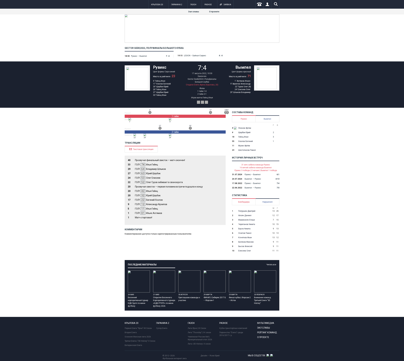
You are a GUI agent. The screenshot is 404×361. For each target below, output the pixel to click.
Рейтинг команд (267, 332)
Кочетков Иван (245, 237)
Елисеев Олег (244, 89)
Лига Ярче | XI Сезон (197, 328)
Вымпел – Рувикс (253, 179)
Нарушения (267, 202)
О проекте (214, 11)
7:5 (278, 188)
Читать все (271, 265)
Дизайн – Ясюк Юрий (210, 356)
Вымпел (243, 67)
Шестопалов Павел (247, 150)
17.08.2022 (237, 183)
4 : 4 (221, 55)
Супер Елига (161, 328)
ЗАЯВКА (225, 4)
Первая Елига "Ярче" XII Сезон (138, 328)
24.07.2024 (237, 179)
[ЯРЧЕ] (202, 42)
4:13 (277, 179)
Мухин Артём (244, 146)
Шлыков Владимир (241, 92)
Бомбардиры (244, 202)
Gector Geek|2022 (135, 48)
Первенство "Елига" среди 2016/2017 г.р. (231, 333)
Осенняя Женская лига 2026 (138, 337)
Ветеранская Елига (133, 345)
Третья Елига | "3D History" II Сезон (140, 341)
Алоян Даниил (244, 215)
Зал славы (193, 11)
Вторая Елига (131, 332)
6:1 (278, 174)
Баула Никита (244, 229)
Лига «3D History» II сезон (199, 344)
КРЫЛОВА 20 (157, 4)
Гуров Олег (243, 87)
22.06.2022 (237, 188)
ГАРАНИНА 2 (176, 4)
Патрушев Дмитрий (246, 211)
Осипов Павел (244, 233)
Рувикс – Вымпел (139, 56)
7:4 (278, 183)
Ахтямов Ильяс (243, 81)
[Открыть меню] (126, 4)
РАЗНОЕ (208, 4)
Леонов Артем (244, 128)
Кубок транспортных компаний (233, 328)
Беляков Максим (246, 242)
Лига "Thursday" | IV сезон (199, 332)
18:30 (127, 56)
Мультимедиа (265, 323)
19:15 (180, 55)
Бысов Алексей (245, 246)
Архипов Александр (241, 84)
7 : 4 (167, 56)
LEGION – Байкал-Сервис (195, 55)
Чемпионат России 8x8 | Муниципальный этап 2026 (200, 338)
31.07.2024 (237, 174)
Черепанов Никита (246, 224)
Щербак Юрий (162, 87)
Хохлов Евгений (163, 84)
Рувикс (159, 67)
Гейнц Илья (160, 81)
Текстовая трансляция (141, 149)
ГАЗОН (193, 4)
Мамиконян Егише (246, 220)
